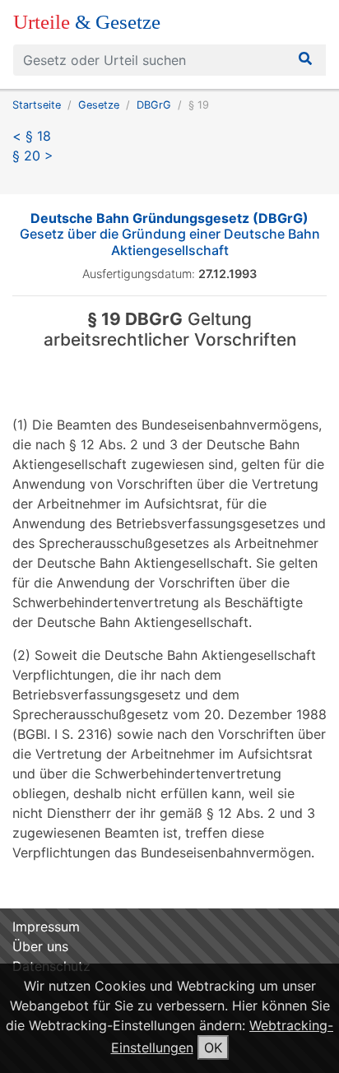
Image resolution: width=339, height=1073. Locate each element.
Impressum (46, 926)
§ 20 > (32, 155)
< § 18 (31, 136)
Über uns (40, 946)
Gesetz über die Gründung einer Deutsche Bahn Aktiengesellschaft (170, 234)
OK (213, 1047)
